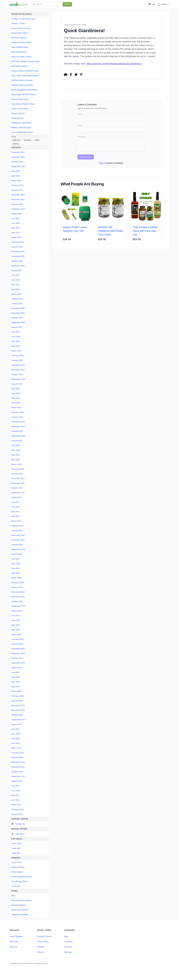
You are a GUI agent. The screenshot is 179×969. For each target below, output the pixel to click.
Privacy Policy (42, 941)
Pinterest (68, 947)
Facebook (68, 941)
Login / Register (16, 936)
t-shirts (36, 140)
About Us (13, 947)
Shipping (40, 947)
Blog (66, 936)
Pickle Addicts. (28, 963)
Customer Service (44, 936)
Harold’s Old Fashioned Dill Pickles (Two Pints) (110, 231)
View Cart (14, 941)
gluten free (16, 140)
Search (67, 4)
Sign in (102, 163)
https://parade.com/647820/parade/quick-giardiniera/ (114, 63)
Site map (68, 952)
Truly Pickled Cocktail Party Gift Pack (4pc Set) (145, 231)
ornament (27, 140)
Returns (40, 952)
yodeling (16, 144)
